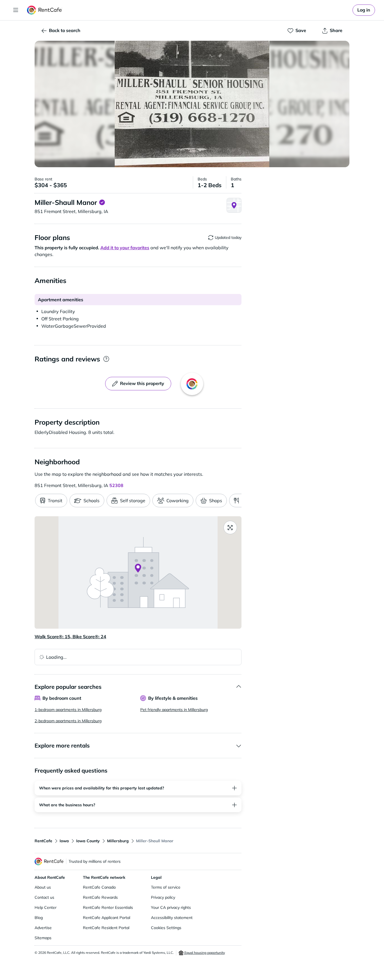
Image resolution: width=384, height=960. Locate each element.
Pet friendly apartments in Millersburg (174, 709)
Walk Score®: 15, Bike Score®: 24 (70, 636)
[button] (192, 104)
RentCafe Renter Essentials (108, 907)
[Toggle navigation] (15, 10)
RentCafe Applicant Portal (106, 917)
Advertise (43, 927)
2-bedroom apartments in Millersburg (68, 720)
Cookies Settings (166, 927)
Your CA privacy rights (171, 907)
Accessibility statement (172, 917)
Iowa (64, 840)
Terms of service (165, 887)
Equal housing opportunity (204, 952)
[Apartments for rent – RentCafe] (44, 10)
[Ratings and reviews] (106, 359)
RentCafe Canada (99, 887)
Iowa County (88, 840)
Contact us (44, 897)
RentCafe (43, 840)
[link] (364, 10)
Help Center (46, 907)
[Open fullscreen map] (230, 527)
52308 (116, 485)
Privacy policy (163, 897)
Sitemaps (43, 937)
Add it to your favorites (124, 247)
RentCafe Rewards (100, 897)
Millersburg (118, 840)
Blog (39, 917)
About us (43, 887)
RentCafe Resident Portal (106, 927)
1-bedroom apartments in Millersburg (68, 709)
